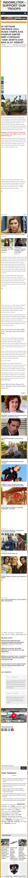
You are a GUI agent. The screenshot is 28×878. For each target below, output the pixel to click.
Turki (24, 821)
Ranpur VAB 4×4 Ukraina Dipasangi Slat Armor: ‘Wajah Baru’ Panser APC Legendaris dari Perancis (13, 386)
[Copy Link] (14, 87)
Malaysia (13, 814)
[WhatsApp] (14, 77)
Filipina (20, 808)
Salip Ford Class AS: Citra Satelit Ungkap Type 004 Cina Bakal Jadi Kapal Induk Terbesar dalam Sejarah (14, 780)
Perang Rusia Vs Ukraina (15, 816)
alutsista (21, 804)
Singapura (17, 819)
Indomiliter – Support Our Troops (16, 876)
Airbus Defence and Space (6, 804)
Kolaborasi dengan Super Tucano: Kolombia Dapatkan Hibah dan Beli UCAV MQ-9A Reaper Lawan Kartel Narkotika (13, 790)
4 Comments (3, 653)
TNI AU (17, 821)
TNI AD (3, 821)
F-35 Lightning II (14, 808)
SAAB (13, 819)
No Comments (23, 46)
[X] (14, 82)
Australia (4, 806)
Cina (13, 806)
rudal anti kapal (22, 817)
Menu (3, 13)
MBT (17, 814)
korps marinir (11, 632)
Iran (6, 809)
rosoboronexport (19, 632)
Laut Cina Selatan (14, 813)
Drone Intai (24, 806)
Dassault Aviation (19, 806)
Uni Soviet (13, 823)
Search (23, 768)
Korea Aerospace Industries (6, 811)
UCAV (2, 823)
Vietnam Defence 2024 (21, 634)
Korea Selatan (16, 811)
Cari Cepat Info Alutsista (7, 765)
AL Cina (14, 804)
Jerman (17, 809)
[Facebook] (14, 80)
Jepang (13, 809)
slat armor (7, 634)
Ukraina (7, 823)
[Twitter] (9, 729)
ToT (22, 821)
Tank (17, 46)
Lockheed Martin (5, 814)
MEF (20, 814)
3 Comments (3, 661)
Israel (9, 809)
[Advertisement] (14, 62)
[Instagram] (5, 729)
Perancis (4, 816)
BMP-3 (5, 632)
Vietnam (13, 634)
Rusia (2, 634)
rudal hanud (3, 819)
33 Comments (4, 645)
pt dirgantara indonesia (6, 817)
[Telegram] (14, 85)
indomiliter (3, 44)
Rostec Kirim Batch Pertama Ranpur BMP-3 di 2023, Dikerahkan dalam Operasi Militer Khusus (13, 331)
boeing (8, 806)
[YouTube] (12, 729)
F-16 (9, 807)
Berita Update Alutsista (9, 46)
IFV (15, 46)
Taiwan (22, 819)
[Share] (14, 92)
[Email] (14, 90)
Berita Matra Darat (17, 44)
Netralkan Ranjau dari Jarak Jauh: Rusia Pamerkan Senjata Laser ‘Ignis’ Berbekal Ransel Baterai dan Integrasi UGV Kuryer (14, 785)
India (23, 808)
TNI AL (10, 821)
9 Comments (3, 667)
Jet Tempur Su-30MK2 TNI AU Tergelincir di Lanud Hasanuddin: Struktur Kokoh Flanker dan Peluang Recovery (14, 795)
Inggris (3, 809)
